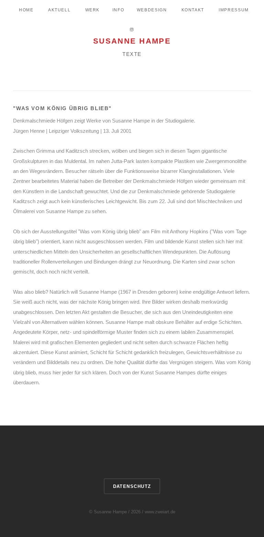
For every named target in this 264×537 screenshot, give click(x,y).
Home (26, 10)
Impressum (234, 10)
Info (118, 10)
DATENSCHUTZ (132, 486)
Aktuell (59, 10)
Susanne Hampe (132, 41)
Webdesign (152, 10)
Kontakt (193, 10)
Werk (92, 10)
